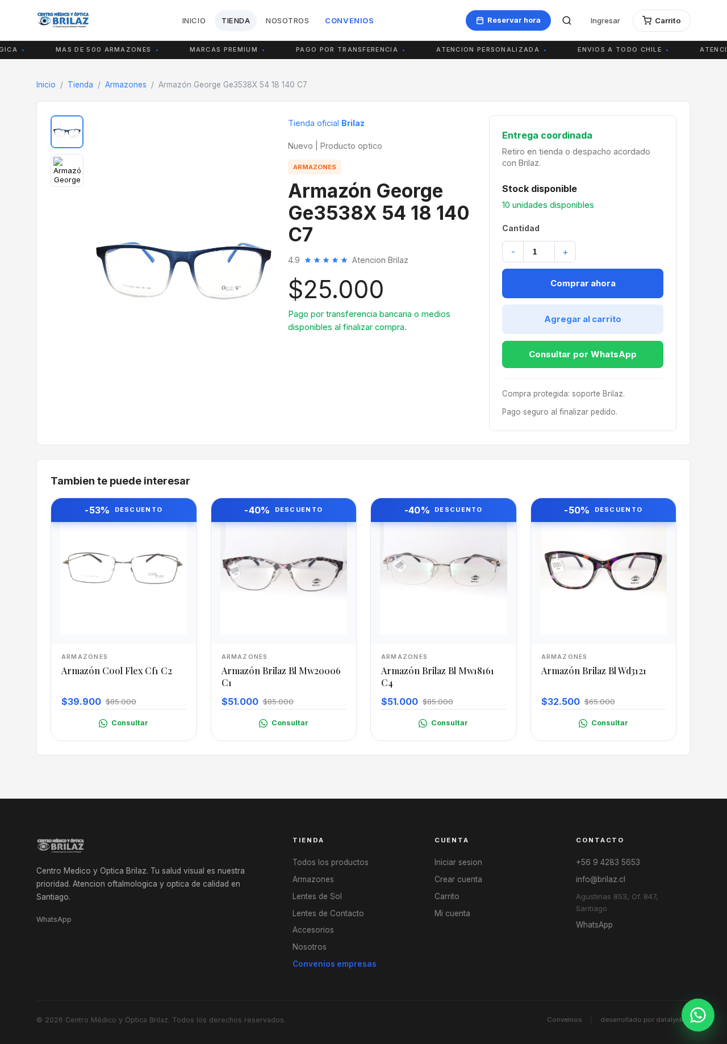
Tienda (236, 20)
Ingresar (605, 20)
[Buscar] (566, 20)
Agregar (130, 631)
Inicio (194, 20)
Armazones (126, 84)
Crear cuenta (458, 879)
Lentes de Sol (317, 896)
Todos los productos (331, 862)
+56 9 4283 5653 (608, 862)
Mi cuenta (452, 913)
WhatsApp (54, 919)
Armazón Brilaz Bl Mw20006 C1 (281, 676)
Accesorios (313, 929)
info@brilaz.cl (600, 879)
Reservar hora (514, 20)
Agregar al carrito (582, 319)
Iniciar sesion (458, 862)
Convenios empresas (335, 963)
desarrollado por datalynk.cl (645, 1020)
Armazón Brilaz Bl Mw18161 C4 (437, 676)
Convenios (349, 20)
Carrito (446, 896)
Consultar (129, 723)
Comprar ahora (583, 283)
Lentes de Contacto (328, 913)
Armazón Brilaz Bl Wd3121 (593, 670)
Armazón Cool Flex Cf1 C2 (116, 670)
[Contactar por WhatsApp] (698, 1015)
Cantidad (521, 228)
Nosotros (287, 20)
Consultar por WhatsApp (583, 354)
